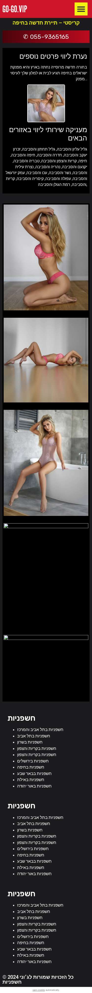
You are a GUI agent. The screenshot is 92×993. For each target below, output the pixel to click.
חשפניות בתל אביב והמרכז (40, 729)
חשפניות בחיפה (30, 767)
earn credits (39, 990)
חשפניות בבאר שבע (34, 773)
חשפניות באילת (30, 779)
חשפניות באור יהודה (34, 786)
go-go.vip (14, 8)
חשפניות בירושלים (33, 761)
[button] (81, 8)
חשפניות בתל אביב (33, 735)
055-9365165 (49, 36)
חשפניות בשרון (29, 742)
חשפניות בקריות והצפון (36, 748)
